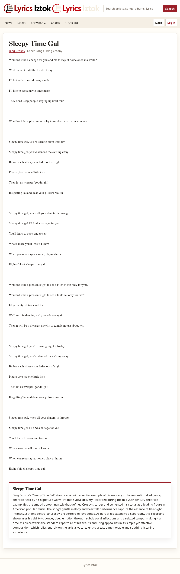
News (8, 23)
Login (171, 23)
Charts (55, 23)
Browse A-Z (38, 23)
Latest (21, 23)
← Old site (72, 23)
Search (170, 9)
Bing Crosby (17, 51)
